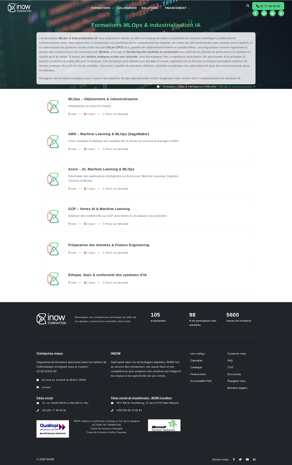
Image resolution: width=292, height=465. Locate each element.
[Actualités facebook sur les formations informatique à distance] (255, 13)
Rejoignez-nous (236, 381)
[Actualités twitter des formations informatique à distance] (240, 459)
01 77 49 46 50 (269, 6)
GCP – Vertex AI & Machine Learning (99, 209)
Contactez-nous (236, 353)
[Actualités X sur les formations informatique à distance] (264, 13)
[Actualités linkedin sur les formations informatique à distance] (281, 13)
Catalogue (196, 367)
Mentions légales (237, 387)
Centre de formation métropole (106, 428)
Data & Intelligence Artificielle (197, 86)
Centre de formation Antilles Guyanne (106, 432)
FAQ (230, 360)
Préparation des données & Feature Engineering (108, 245)
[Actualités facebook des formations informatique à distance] (234, 459)
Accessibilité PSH (201, 381)
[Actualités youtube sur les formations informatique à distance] (273, 13)
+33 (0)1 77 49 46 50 (54, 410)
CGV (230, 367)
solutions (149, 8)
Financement (176, 8)
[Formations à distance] (158, 86)
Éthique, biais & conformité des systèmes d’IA (107, 275)
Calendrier (127, 8)
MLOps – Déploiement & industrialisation (103, 99)
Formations (101, 8)
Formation (169, 86)
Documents (234, 374)
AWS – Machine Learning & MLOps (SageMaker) (108, 134)
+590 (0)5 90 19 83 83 (129, 410)
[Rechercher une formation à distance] (247, 6)
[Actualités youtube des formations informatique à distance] (247, 459)
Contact (46, 387)
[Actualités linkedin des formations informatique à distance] (254, 459)
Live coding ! (197, 353)
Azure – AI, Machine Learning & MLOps (101, 169)
